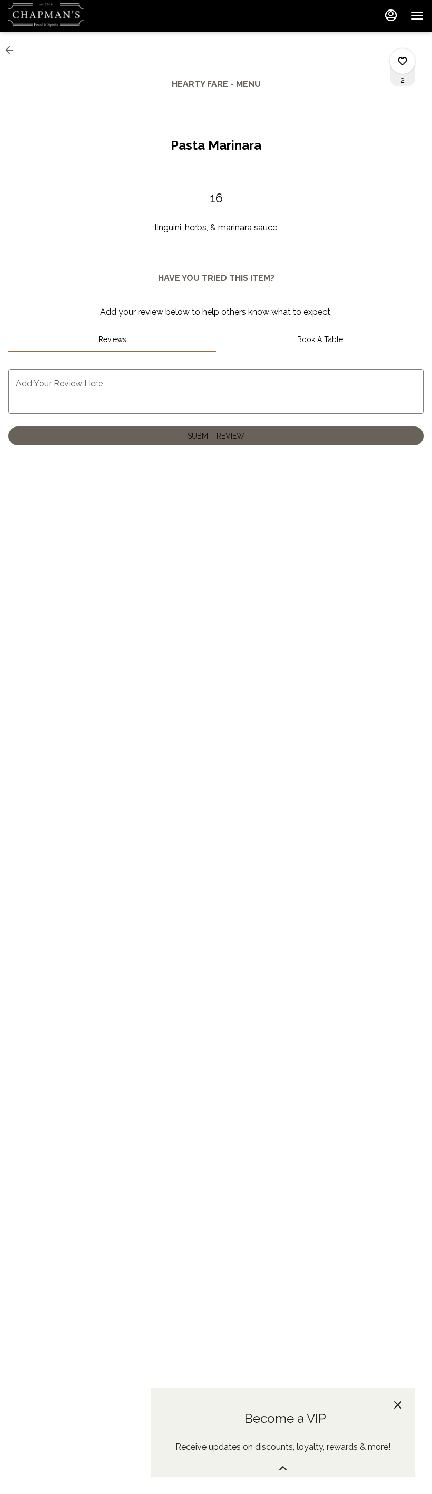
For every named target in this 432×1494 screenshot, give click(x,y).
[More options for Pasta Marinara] (402, 61)
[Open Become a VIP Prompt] (283, 1468)
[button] (12, 50)
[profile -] (391, 15)
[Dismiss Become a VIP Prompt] (397, 1405)
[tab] (112, 339)
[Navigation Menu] (417, 16)
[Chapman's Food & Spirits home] (55, 16)
